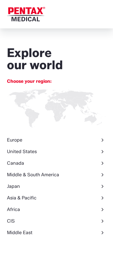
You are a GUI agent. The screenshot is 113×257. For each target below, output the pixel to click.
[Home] (26, 14)
